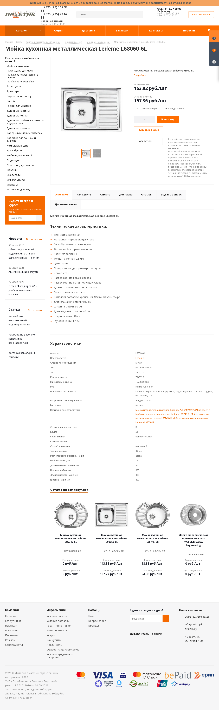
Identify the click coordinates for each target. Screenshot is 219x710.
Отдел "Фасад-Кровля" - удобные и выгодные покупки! (23, 290)
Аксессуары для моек (20, 70)
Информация (56, 610)
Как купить (54, 640)
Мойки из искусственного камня (23, 76)
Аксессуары (14, 86)
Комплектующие (17, 145)
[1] (135, 62)
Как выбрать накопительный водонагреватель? (19, 320)
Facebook (141, 642)
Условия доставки (58, 620)
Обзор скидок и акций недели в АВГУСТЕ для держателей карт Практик (24, 253)
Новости (10, 616)
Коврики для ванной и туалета (21, 139)
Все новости (34, 239)
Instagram (150, 642)
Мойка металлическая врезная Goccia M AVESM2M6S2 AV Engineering (173, 409)
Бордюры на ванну (19, 96)
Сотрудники (13, 620)
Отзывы (10, 640)
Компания (12, 610)
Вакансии (11, 625)
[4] (145, 62)
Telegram (159, 642)
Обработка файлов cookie (63, 649)
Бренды (93, 625)
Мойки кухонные (18, 66)
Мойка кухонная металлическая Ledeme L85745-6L (163, 414)
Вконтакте (133, 642)
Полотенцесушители (20, 165)
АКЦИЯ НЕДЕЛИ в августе (23, 271)
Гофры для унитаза (19, 105)
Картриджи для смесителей (24, 133)
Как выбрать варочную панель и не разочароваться (22, 338)
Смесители (14, 174)
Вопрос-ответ (97, 620)
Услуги (51, 635)
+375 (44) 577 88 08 (169, 8)
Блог (91, 616)
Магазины (11, 630)
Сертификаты (14, 644)
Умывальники (16, 179)
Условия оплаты (57, 616)
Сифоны (12, 170)
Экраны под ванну (18, 189)
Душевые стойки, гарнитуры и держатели (25, 122)
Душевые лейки (17, 115)
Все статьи (35, 310)
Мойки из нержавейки (21, 81)
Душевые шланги (18, 128)
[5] (148, 62)
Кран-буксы (14, 150)
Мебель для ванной (19, 155)
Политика (11, 635)
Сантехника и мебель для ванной (22, 59)
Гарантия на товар (59, 625)
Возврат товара (57, 630)
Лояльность (54, 644)
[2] (138, 62)
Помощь (94, 610)
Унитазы (12, 184)
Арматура (13, 91)
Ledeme (140, 357)
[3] (142, 62)
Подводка (13, 160)
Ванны (11, 101)
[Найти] (139, 14)
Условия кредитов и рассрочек (60, 656)
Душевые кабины (18, 110)
